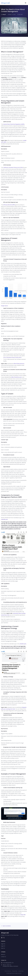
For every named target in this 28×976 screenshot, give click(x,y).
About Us (3, 954)
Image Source (4, 305)
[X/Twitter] (4, 937)
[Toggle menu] (25, 2)
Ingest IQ (3, 943)
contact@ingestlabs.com (8, 962)
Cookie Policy (20, 971)
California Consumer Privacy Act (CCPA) (13, 167)
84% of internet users (16, 377)
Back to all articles (7, 926)
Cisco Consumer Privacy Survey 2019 (12, 357)
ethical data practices (18, 363)
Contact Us (3, 956)
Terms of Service (8, 971)
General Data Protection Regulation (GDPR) (13, 124)
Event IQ (3, 948)
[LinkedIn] (1, 937)
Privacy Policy (14, 971)
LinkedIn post (4, 519)
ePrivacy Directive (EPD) (9, 204)
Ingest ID (3, 946)
